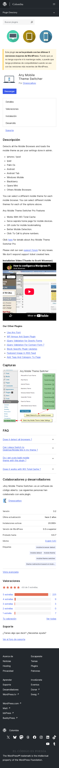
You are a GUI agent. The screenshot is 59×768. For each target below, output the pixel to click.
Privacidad (8, 671)
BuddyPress (10, 718)
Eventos (35, 684)
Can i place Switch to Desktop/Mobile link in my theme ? (20, 448)
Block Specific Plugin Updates (22, 349)
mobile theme (49, 553)
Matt (6, 708)
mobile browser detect (45, 547)
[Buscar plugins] (32, 22)
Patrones (35, 671)
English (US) (50, 541)
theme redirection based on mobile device (41, 564)
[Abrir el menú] (54, 4)
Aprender (7, 679)
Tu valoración (9, 618)
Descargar (10, 91)
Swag (35, 694)
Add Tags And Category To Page (24, 357)
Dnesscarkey (29, 83)
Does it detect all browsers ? (17, 439)
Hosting (7, 666)
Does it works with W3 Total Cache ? (22, 469)
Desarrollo (11, 123)
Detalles (10, 101)
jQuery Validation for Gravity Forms (24, 340)
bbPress (8, 713)
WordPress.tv (11, 694)
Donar (35, 689)
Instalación (11, 116)
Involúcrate (36, 679)
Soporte (9, 130)
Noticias (7, 661)
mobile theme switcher (45, 558)
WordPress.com (12, 703)
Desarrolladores (11, 689)
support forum (31, 250)
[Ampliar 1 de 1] (52, 373)
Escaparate (36, 656)
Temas (34, 661)
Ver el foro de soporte (14, 639)
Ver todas (51, 618)
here (10, 239)
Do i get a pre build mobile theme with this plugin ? (16, 459)
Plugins (34, 666)
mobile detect (36, 553)
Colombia (14, 730)
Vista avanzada (11, 572)
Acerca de (8, 656)
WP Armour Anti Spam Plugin (21, 336)
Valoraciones (12, 109)
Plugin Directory (10, 12)
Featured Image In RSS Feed (21, 353)
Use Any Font (14, 332)
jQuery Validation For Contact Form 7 (25, 344)
